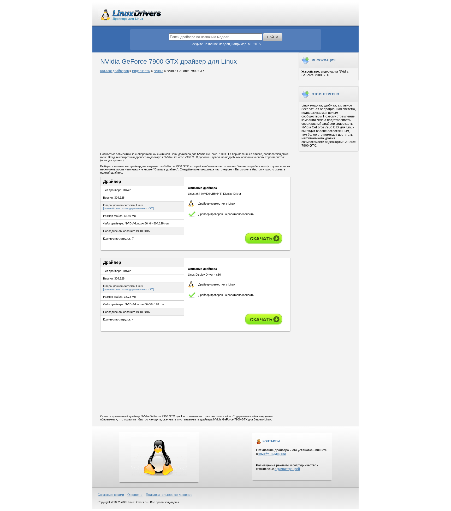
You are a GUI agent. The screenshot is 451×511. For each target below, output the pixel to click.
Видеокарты (141, 71)
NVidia (158, 71)
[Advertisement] (195, 113)
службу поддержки (272, 454)
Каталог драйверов (114, 71)
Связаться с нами (111, 495)
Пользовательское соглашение (169, 495)
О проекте (135, 495)
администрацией (287, 469)
